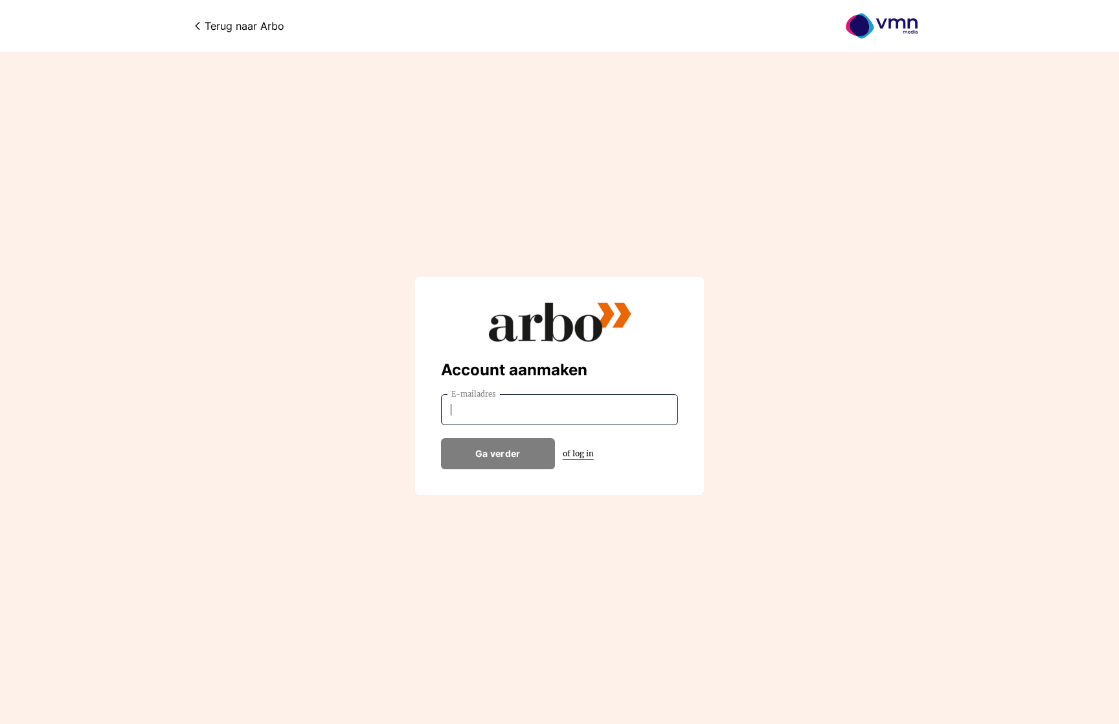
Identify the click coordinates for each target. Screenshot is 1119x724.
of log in (578, 453)
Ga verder (498, 453)
